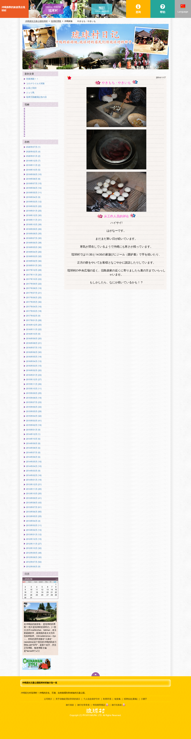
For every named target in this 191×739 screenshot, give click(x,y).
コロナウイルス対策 (35, 83)
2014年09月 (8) (33, 443)
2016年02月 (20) (33, 370)
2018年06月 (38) (33, 242)
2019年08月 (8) (33, 178)
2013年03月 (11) (33, 525)
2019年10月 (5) (33, 169)
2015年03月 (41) (33, 420)
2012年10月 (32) (33, 548)
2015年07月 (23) (33, 402)
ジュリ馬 (30, 92)
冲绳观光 (25, 692)
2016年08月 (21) (33, 343)
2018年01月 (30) (33, 265)
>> (57, 579)
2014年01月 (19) (33, 479)
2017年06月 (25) (33, 297)
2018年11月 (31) (33, 219)
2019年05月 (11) (33, 192)
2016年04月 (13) (33, 361)
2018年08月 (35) (33, 233)
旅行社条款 (117, 704)
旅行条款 (70, 704)
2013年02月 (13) (33, 530)
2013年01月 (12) (33, 534)
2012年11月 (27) (33, 543)
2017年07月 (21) (33, 292)
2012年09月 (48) (33, 552)
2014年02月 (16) (33, 475)
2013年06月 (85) (33, 511)
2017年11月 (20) (33, 274)
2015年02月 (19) (33, 425)
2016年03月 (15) (33, 365)
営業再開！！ (32, 78)
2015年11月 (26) (33, 384)
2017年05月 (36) (33, 301)
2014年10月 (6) (33, 438)
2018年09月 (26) (33, 229)
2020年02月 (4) (33, 151)
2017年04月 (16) (33, 306)
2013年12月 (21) (33, 484)
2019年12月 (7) (33, 160)
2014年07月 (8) (33, 452)
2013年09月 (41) (33, 498)
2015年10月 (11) (33, 388)
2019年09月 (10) (33, 174)
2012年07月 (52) (33, 561)
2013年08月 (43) (33, 502)
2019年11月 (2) (33, 165)
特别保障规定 (99, 704)
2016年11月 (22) (33, 329)
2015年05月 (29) (33, 411)
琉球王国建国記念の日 (36, 97)
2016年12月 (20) (33, 324)
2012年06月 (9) (33, 566)
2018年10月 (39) (33, 224)
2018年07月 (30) (33, 238)
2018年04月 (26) (33, 251)
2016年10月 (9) (33, 333)
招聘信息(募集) (131, 698)
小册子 (144, 698)
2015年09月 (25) (33, 393)
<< (24, 579)
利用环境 (107, 698)
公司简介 (48, 698)
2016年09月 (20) (33, 338)
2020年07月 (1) (33, 146)
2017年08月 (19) (33, 288)
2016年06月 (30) (33, 352)
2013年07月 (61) (33, 507)
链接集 (117, 698)
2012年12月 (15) (33, 539)
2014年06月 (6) (33, 457)
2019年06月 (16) (33, 187)
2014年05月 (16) (33, 461)
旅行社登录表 (83, 704)
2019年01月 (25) (33, 210)
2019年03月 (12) (33, 201)
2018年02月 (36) (33, 260)
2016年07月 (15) (33, 347)
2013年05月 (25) (33, 516)
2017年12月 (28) (33, 270)
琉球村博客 (56, 21)
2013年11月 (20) (33, 489)
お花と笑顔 (31, 87)
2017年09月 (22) (33, 283)
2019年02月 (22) (33, 206)
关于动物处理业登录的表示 (68, 698)
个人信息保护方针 (91, 698)
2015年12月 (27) (33, 379)
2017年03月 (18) (33, 311)
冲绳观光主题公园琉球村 (36, 21)
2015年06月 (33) (33, 406)
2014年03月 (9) (33, 470)
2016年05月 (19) (33, 356)
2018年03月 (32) (33, 256)
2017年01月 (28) (33, 320)
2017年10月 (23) (33, 279)
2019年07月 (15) (33, 183)
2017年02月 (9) (33, 315)
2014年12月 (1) (33, 434)
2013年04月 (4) (33, 520)
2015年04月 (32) (33, 416)
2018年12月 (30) (33, 215)
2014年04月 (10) (33, 466)
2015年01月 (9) (33, 429)
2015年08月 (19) (33, 397)
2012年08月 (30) (33, 557)
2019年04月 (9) (33, 197)
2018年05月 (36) (33, 247)
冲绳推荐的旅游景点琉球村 (13, 8)
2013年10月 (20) (33, 493)
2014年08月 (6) (33, 447)
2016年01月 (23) (33, 375)
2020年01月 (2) (33, 156)
